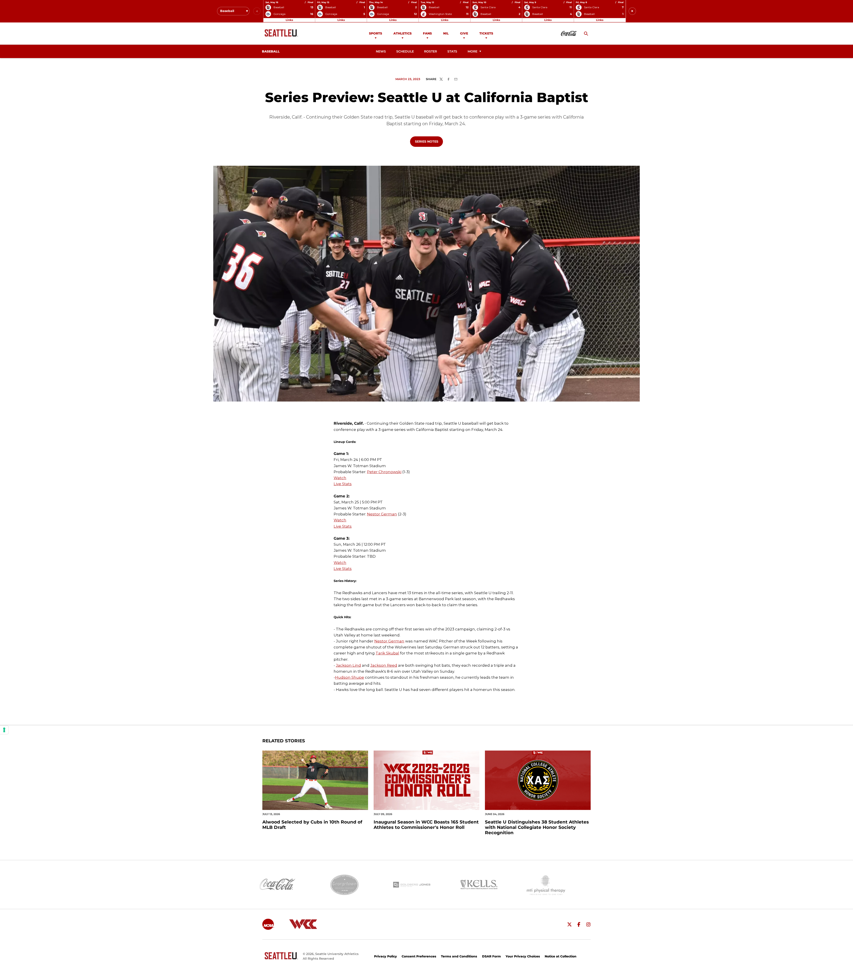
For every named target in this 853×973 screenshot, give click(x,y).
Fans (427, 33)
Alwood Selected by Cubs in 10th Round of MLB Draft (312, 824)
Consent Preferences (419, 956)
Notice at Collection (560, 956)
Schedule (405, 51)
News (381, 51)
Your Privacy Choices (523, 956)
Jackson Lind (348, 665)
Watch (340, 478)
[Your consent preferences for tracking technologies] (4, 730)
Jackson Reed (383, 665)
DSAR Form (491, 956)
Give (464, 33)
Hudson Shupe (349, 677)
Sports (375, 33)
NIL (446, 33)
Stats (452, 51)
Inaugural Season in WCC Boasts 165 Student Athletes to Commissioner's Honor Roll (426, 824)
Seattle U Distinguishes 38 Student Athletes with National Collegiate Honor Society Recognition (537, 827)
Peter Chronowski (384, 472)
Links (289, 20)
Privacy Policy (385, 956)
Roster (430, 51)
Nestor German (382, 514)
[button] (632, 11)
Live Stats (343, 484)
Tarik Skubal (387, 653)
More (472, 51)
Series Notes (429, 141)
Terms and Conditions (459, 956)
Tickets (486, 33)
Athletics (402, 33)
